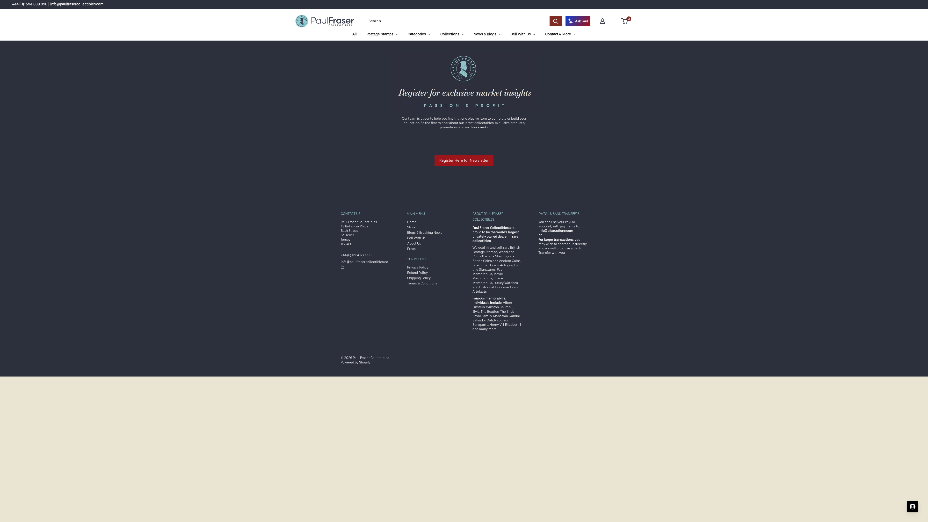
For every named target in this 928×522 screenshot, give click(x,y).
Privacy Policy (417, 267)
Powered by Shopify (355, 362)
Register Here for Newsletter (464, 160)
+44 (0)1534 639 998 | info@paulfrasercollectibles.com (57, 4)
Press (411, 249)
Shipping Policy (419, 278)
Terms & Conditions (422, 283)
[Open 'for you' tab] (912, 506)
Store (411, 227)
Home (412, 222)
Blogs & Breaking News (424, 232)
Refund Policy (417, 273)
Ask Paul (581, 21)
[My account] (602, 21)
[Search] (556, 21)
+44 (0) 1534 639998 (356, 255)
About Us (414, 243)
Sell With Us (416, 238)
